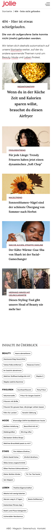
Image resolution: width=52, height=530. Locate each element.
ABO (8, 528)
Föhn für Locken (10, 413)
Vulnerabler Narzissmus (13, 516)
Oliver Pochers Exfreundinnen (15, 468)
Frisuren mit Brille (10, 401)
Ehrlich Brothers (31, 457)
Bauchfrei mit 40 (31, 426)
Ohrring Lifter (26, 432)
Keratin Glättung (29, 413)
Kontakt (41, 528)
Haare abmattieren (23, 353)
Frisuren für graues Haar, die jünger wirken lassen (23, 407)
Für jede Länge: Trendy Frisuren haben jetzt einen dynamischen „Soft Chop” (26, 159)
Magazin (17, 528)
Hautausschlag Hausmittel (14, 359)
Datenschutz (29, 528)
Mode (14, 57)
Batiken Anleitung (10, 426)
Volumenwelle (9, 396)
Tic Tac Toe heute (33, 474)
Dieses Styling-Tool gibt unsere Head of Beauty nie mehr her (26, 304)
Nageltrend (15, 197)
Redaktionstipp (26, 87)
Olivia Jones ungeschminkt (14, 463)
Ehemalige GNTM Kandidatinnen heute (29, 421)
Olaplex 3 (39, 376)
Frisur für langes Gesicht (30, 396)
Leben (27, 57)
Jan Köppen (8, 480)
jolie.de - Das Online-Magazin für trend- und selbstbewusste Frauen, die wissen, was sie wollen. (9, 4)
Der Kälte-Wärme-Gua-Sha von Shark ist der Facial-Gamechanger (26, 254)
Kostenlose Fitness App (12, 505)
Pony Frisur (41, 390)
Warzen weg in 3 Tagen (12, 499)
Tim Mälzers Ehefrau (21, 451)
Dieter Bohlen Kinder (12, 474)
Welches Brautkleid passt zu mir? (17, 443)
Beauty (6, 57)
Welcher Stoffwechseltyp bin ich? (17, 376)
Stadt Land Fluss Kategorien (14, 511)
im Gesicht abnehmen (12, 370)
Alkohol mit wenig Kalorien (14, 493)
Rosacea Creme (33, 365)
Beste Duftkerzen (35, 499)
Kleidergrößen (9, 432)
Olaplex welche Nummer (13, 382)
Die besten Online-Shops (13, 438)
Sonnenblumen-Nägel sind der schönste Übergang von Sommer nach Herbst (27, 207)
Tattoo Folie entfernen (12, 365)
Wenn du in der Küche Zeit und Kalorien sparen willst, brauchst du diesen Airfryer (26, 104)
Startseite (16, 49)
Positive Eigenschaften (22, 488)
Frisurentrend (17, 150)
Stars (5, 451)
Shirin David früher (11, 457)
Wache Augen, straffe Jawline (26, 245)
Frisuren (7, 389)
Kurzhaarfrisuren (24, 390)
